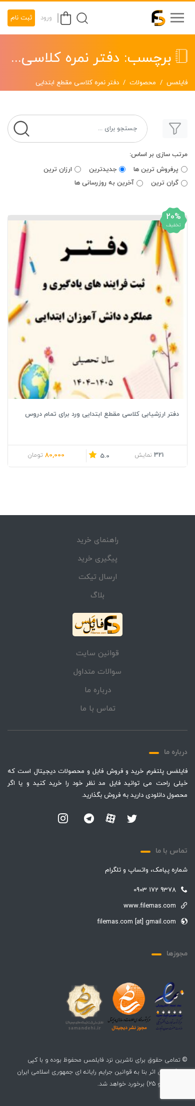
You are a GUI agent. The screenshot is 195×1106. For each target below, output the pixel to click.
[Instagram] (63, 819)
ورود (46, 17)
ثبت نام (21, 17)
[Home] (97, 625)
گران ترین (164, 183)
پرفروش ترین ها (156, 169)
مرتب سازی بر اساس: (159, 154)
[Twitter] (132, 819)
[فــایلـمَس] (154, 18)
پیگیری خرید (98, 558)
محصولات (143, 82)
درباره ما (97, 690)
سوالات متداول (98, 672)
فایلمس (177, 82)
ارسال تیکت (97, 577)
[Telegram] (89, 819)
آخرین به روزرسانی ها (104, 183)
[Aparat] (110, 818)
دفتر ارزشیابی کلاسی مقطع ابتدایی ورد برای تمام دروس (102, 414)
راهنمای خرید (97, 540)
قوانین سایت (97, 653)
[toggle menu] (177, 18)
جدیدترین (102, 169)
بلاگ (97, 595)
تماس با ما (98, 709)
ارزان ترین (58, 169)
